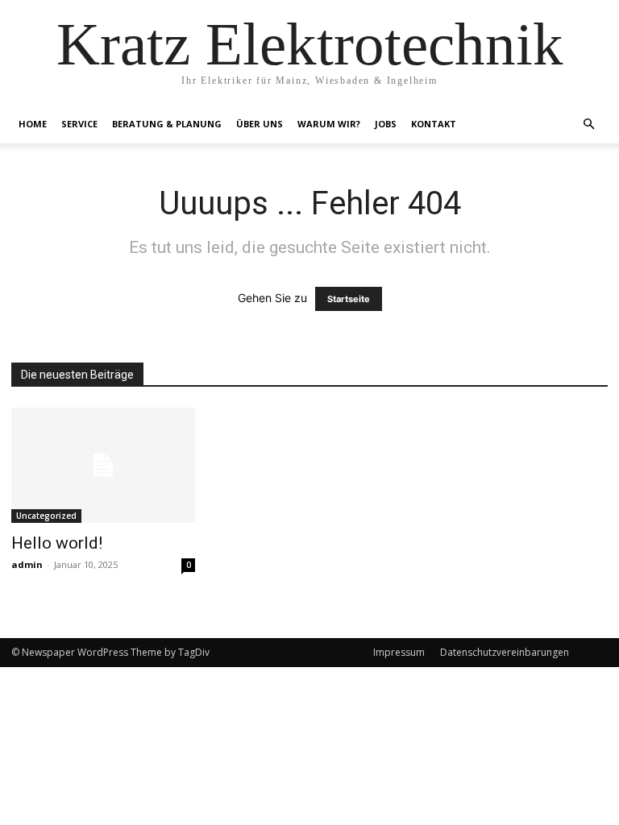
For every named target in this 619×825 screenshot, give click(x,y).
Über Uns (259, 124)
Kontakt (433, 124)
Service (79, 124)
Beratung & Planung (167, 124)
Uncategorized (46, 515)
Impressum (399, 652)
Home (33, 124)
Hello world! (56, 543)
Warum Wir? (328, 124)
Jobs (386, 124)
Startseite (348, 299)
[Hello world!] (103, 465)
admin (27, 564)
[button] (588, 124)
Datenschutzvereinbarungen (504, 652)
